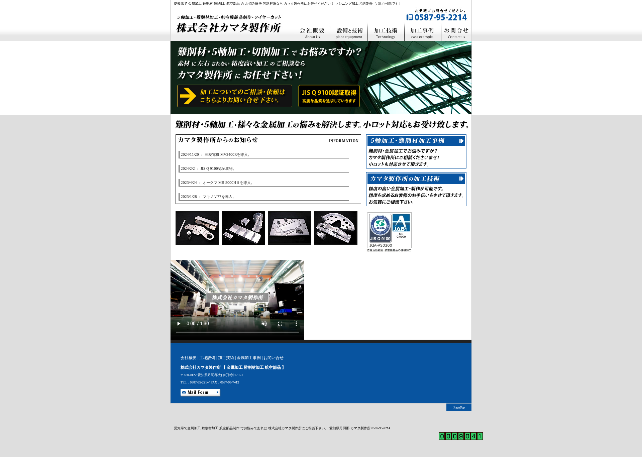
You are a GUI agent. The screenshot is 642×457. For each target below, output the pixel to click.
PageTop (459, 407)
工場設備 (207, 357)
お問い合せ (273, 357)
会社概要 (189, 357)
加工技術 (226, 357)
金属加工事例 (249, 357)
